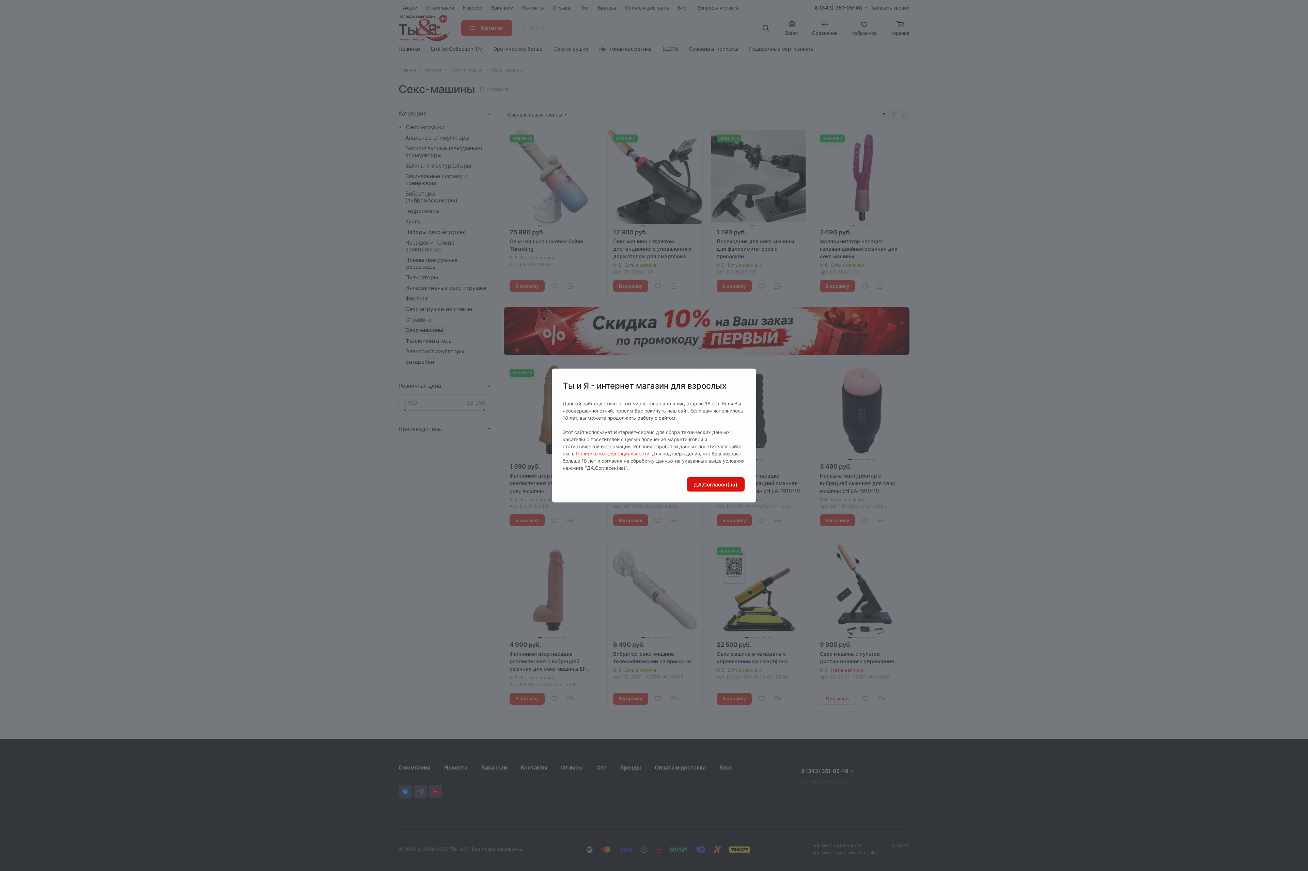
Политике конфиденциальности (612, 453)
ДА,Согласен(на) (715, 484)
